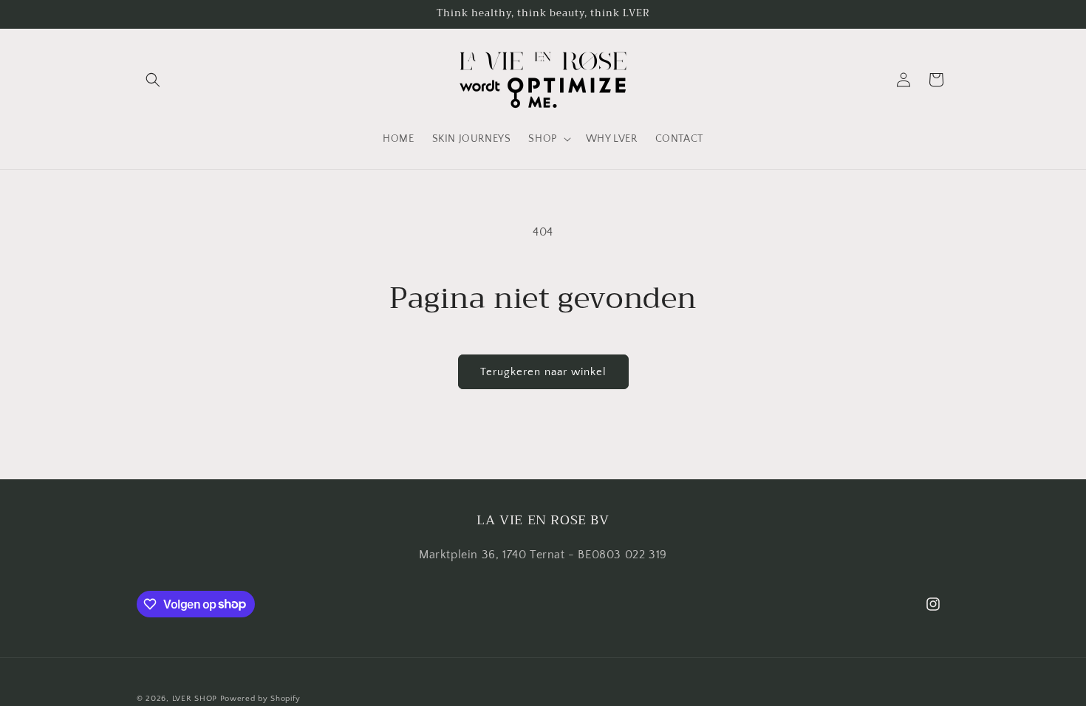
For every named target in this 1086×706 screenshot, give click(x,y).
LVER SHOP (194, 698)
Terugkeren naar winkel (543, 372)
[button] (153, 80)
